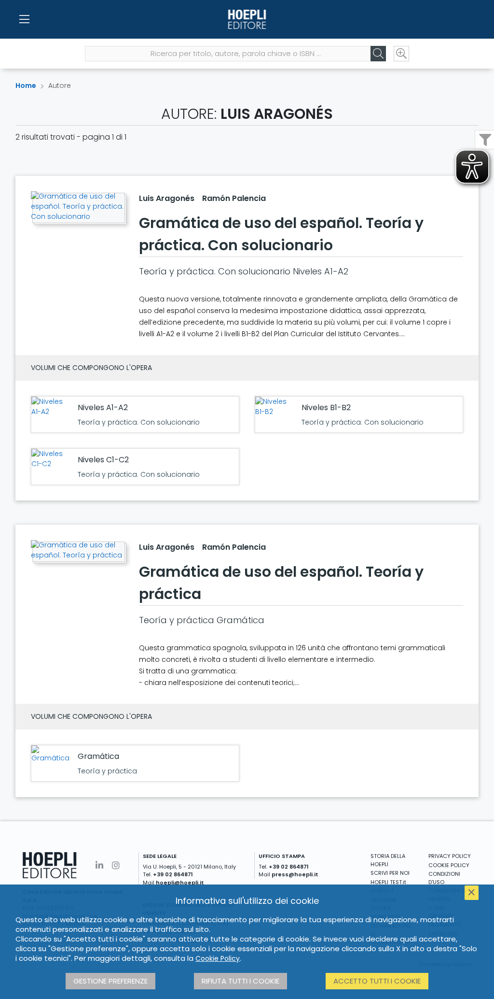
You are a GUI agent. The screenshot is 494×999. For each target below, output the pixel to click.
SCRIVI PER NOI (390, 873)
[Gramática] (52, 754)
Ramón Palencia (234, 198)
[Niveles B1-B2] (276, 407)
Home (25, 85)
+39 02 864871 (173, 874)
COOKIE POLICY (448, 865)
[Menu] (24, 19)
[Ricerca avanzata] (401, 53)
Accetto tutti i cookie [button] (377, 981)
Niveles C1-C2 (103, 459)
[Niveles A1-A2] (52, 407)
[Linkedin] (99, 865)
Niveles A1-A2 (103, 407)
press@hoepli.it (295, 874)
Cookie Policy (217, 958)
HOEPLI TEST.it (388, 882)
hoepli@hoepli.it (180, 882)
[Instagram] (116, 865)
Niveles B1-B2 (326, 407)
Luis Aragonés (166, 198)
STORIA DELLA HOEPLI (387, 860)
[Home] (247, 19)
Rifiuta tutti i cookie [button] (240, 981)
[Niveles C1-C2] (52, 459)
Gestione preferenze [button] (110, 981)
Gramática (98, 756)
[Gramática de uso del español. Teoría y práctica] (77, 550)
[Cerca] (378, 53)
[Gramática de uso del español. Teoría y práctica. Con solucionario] (77, 206)
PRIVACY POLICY (449, 856)
